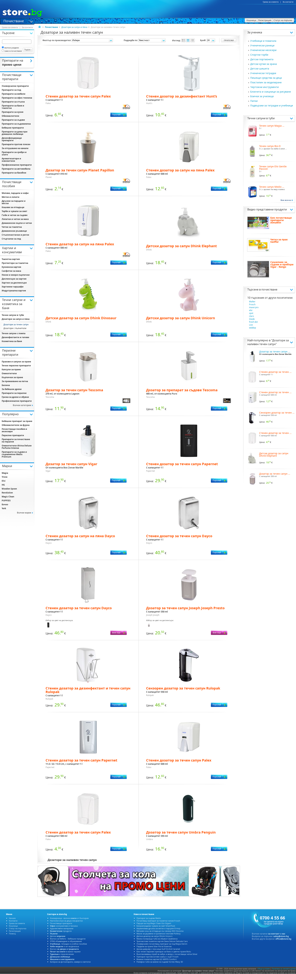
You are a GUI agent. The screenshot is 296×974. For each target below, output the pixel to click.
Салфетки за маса (11, 270)
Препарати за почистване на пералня (16, 440)
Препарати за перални (14, 393)
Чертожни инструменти (264, 87)
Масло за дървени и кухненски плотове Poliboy (159, 933)
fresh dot (253, 321)
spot (251, 313)
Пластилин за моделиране (266, 82)
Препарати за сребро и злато (14, 153)
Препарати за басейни (14, 172)
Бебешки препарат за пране (17, 421)
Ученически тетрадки (263, 73)
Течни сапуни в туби (261, 118)
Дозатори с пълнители (14, 328)
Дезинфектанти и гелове (15, 337)
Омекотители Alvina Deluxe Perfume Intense (17, 446)
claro (251, 316)
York (4, 508)
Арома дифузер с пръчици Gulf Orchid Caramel (158, 949)
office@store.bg (283, 938)
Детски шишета (259, 68)
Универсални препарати (15, 86)
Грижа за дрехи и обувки (15, 397)
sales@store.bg (281, 936)
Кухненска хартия (11, 267)
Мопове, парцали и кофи (15, 193)
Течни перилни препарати (16, 365)
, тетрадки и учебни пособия (68, 944)
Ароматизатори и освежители (11, 159)
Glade (252, 319)
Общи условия (263, 968)
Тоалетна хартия (11, 259)
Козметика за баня (12, 341)
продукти (61, 931)
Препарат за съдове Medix (149, 918)
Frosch (252, 304)
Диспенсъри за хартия (14, 278)
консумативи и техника (64, 926)
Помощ (12, 933)
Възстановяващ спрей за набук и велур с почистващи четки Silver (167, 954)
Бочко (5, 504)
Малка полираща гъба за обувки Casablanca (157, 938)
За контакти (288, 2)
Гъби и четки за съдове (14, 215)
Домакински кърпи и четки (17, 223)
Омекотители (9, 373)
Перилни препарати (13, 435)
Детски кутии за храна (263, 64)
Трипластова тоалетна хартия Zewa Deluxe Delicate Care (162, 941)
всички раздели (11, 47)
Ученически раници (262, 45)
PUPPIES (6, 500)
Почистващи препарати (61, 923)
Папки (254, 100)
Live (251, 324)
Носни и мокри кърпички (16, 274)
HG (3, 484)
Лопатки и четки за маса (15, 219)
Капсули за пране (11, 369)
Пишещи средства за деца (266, 77)
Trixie (4, 476)
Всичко (64, 949)
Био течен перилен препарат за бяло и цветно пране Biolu (164, 951)
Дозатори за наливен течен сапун (268, 342)
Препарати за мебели (13, 93)
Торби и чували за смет (14, 211)
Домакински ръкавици (14, 230)
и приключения (62, 954)
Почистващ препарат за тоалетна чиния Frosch (158, 920)
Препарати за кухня (12, 112)
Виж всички (286, 200)
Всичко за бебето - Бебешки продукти (67, 938)
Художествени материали (61, 928)
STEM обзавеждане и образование (66, 941)
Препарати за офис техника (17, 97)
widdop (252, 327)
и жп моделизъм (64, 946)
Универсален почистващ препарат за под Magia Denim (162, 944)
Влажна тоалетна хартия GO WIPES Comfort (157, 959)
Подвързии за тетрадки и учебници (271, 105)
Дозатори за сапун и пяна (74, 27)
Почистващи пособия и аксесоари (14, 430)
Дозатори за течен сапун (16, 324)
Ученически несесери (263, 50)
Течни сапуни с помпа (13, 333)
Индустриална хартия (14, 290)
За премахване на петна (15, 381)
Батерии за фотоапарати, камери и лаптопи (70, 961)
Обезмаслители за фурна (15, 425)
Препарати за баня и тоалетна (13, 106)
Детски (57, 936)
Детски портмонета (261, 59)
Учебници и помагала (263, 40)
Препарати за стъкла (13, 101)
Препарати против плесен (16, 144)
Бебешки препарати (13, 127)
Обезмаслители (10, 115)
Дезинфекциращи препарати (12, 139)
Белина (6, 385)
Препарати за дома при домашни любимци (14, 133)
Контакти (13, 920)
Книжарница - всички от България (69, 918)
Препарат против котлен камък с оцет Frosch (157, 956)
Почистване (13, 21)
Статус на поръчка (17, 928)
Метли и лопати (10, 197)
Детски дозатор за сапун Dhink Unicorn (154, 936)
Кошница (13, 926)
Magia (5, 473)
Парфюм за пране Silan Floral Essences (154, 946)
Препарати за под (11, 89)
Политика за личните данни (283, 968)
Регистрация (15, 931)
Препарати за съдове (13, 119)
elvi (250, 310)
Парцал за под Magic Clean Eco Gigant (154, 923)
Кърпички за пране (12, 377)
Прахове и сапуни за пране (16, 361)
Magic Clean (8, 496)
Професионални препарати (17, 164)
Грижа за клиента (271, 2)
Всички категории (22, 405)
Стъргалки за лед (11, 238)
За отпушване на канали (15, 148)
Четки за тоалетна (12, 226)
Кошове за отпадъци (13, 207)
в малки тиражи (65, 951)
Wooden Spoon (9, 488)
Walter (252, 301)
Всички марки (24, 512)
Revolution (7, 492)
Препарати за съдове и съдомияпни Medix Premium (14, 454)
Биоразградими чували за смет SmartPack (156, 926)
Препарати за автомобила (16, 168)
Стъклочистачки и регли (15, 234)
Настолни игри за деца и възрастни (66, 920)
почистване (269, 289)
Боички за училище (262, 96)
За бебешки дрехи (12, 389)
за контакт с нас (276, 933)
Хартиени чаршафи (12, 286)
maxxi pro (253, 307)
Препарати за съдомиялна (16, 123)
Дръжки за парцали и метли (14, 202)
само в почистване (13, 51)
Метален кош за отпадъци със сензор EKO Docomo (160, 931)
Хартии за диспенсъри (14, 282)
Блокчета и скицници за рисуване (270, 91)
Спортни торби (259, 54)
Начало (12, 918)
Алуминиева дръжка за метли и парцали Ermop (158, 928)
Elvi (3, 480)
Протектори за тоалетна (15, 263)
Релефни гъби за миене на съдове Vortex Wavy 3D (160, 961)
